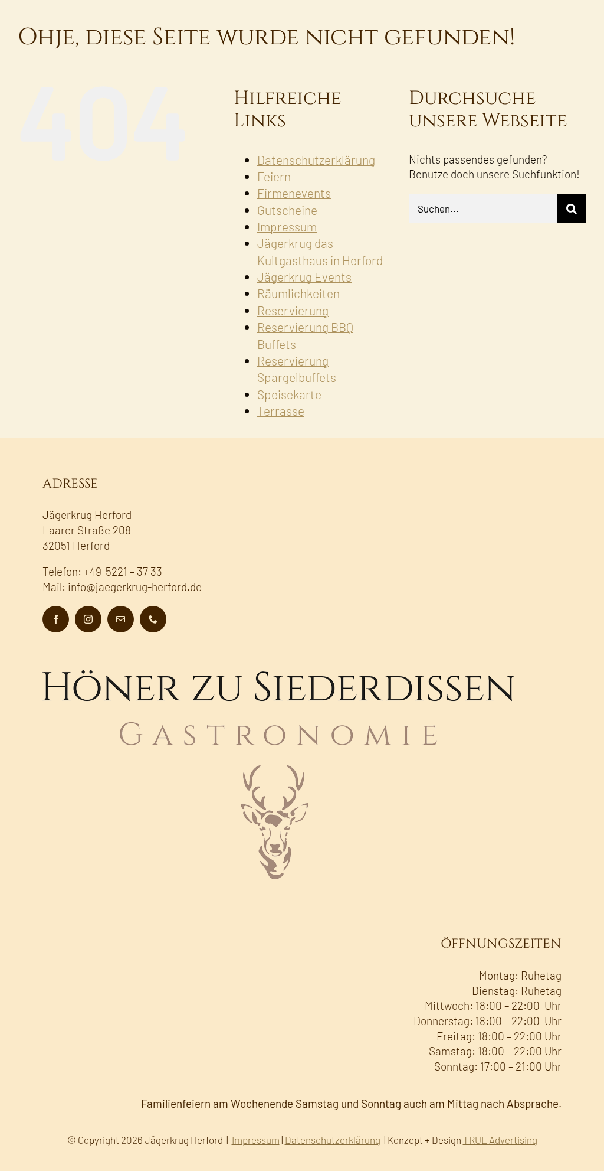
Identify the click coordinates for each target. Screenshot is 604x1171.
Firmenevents (294, 192)
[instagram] (88, 619)
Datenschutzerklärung (316, 159)
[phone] (153, 619)
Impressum (287, 226)
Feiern (274, 176)
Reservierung (293, 310)
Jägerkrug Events (304, 276)
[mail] (120, 619)
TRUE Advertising (500, 1140)
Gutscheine (287, 210)
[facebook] (55, 619)
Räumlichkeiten (298, 293)
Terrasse (280, 410)
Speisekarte (289, 394)
